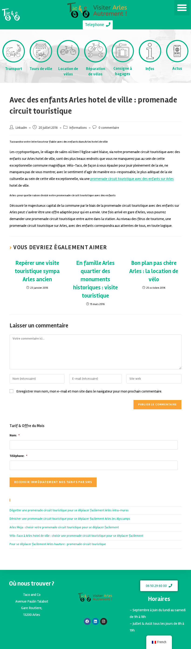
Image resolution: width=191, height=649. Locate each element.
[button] (182, 7)
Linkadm (21, 128)
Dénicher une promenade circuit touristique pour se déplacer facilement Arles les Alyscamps (70, 519)
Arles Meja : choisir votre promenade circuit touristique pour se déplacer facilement (64, 527)
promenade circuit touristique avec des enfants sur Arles (132, 178)
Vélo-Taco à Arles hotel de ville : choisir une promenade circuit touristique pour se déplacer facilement (76, 536)
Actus (177, 68)
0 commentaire (109, 128)
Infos (150, 68)
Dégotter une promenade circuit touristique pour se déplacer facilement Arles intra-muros (69, 510)
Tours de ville (41, 68)
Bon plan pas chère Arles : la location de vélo (153, 271)
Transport (13, 68)
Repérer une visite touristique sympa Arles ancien (37, 271)
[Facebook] (87, 621)
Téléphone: (18, 456)
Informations (78, 128)
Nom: (15, 435)
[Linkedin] (95, 621)
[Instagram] (103, 621)
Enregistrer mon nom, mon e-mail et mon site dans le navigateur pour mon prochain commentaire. (89, 391)
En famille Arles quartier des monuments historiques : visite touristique (95, 279)
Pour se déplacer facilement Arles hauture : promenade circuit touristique (58, 544)
